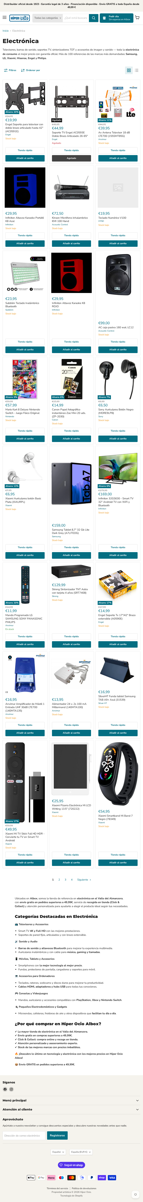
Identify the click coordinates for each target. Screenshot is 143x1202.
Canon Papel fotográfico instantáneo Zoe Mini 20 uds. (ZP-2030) (69, 413)
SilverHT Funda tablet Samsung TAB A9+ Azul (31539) (117, 698)
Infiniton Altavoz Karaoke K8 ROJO (68, 304)
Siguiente (83, 879)
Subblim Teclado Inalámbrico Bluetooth (22, 304)
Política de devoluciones (84, 1188)
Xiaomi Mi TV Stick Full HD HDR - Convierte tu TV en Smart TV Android (24, 837)
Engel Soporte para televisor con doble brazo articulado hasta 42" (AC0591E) (24, 128)
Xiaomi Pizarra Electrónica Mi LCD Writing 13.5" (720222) (71, 807)
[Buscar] (93, 18)
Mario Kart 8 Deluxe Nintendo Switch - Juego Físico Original (22, 411)
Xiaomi (8, 505)
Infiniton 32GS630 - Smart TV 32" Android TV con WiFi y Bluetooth (115, 502)
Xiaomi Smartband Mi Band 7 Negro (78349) (115, 817)
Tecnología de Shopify (71, 1195)
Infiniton (9, 224)
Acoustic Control (60, 224)
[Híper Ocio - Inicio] (19, 18)
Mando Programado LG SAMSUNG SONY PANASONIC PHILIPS (23, 618)
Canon (55, 419)
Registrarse (57, 1135)
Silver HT (102, 703)
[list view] (136, 70)
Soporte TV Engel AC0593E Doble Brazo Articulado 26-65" (70, 134)
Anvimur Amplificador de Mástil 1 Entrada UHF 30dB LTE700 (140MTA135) (24, 707)
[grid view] (129, 70)
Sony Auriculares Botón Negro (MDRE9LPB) (115, 411)
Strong (55, 596)
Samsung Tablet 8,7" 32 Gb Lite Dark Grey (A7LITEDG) (70, 531)
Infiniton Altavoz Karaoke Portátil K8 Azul (24, 219)
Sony (100, 416)
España (79, 1152)
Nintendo (9, 416)
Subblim (9, 309)
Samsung (56, 536)
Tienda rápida (25, 150)
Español (56, 1152)
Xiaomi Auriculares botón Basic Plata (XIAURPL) (23, 500)
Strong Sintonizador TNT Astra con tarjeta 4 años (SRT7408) (70, 591)
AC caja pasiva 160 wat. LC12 (116, 327)
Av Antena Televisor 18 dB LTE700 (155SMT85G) (114, 134)
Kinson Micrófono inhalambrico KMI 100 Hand (70, 219)
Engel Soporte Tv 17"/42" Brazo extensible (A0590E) (117, 616)
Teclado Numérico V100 (112, 218)
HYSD (101, 221)
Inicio (6, 30)
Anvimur (102, 139)
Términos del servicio (57, 1188)
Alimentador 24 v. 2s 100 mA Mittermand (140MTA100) (69, 705)
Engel (8, 134)
